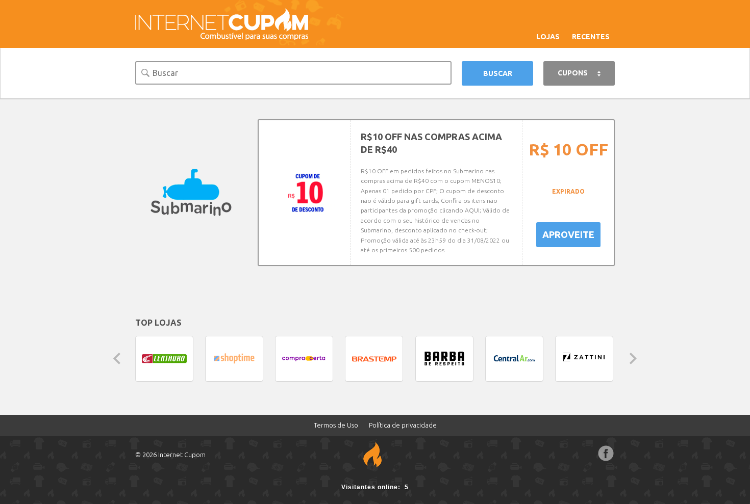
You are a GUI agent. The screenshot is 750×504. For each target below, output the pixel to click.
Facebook (606, 453)
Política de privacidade (403, 425)
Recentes (591, 37)
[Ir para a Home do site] (222, 23)
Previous (116, 358)
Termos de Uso (336, 425)
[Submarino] (191, 192)
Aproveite (568, 234)
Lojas (548, 37)
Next (633, 358)
